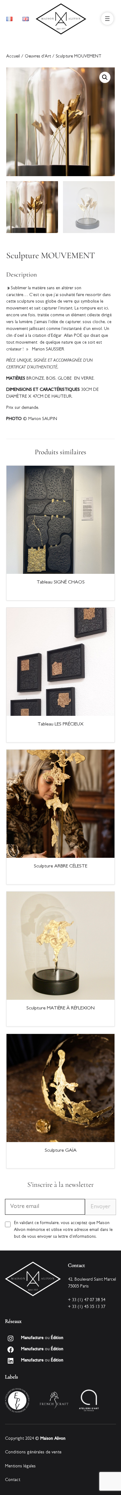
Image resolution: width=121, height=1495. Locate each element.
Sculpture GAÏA (61, 1150)
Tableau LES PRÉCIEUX (60, 724)
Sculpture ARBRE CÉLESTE (60, 866)
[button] (104, 77)
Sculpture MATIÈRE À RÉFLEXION (60, 1008)
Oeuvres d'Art (38, 56)
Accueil (13, 56)
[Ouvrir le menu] (107, 18)
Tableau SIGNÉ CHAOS (61, 582)
